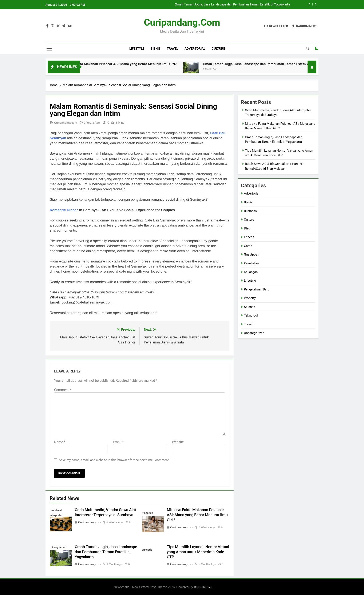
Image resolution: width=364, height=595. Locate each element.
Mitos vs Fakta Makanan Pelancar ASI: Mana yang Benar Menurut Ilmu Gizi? (103, 64)
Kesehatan (251, 263)
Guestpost (251, 254)
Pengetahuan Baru (256, 289)
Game (248, 246)
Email (118, 442)
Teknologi (251, 315)
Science (249, 307)
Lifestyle (136, 48)
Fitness (249, 237)
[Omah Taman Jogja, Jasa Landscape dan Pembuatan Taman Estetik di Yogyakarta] (175, 69)
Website (178, 442)
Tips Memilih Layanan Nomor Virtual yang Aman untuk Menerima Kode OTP (198, 552)
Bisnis (156, 48)
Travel (172, 48)
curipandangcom (65, 122)
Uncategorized (254, 333)
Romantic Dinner (64, 210)
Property (250, 298)
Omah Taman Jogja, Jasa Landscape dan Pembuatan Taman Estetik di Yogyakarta (232, 4)
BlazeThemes (203, 587)
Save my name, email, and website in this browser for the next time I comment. (114, 460)
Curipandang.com (182, 22)
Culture (218, 48)
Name (59, 442)
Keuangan (251, 272)
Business (250, 211)
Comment (62, 390)
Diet (247, 228)
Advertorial (195, 48)
